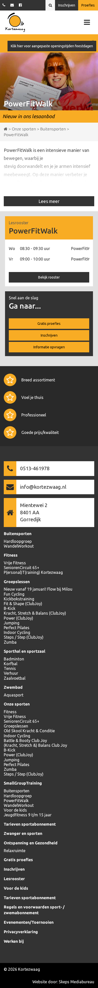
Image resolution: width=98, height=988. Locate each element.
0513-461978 (35, 468)
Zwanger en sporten (23, 833)
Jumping (11, 623)
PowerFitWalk (16, 800)
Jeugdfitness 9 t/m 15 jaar (28, 815)
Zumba (10, 642)
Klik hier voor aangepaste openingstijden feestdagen (52, 46)
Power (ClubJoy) (18, 618)
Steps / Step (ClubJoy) (23, 637)
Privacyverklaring (21, 931)
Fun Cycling (14, 594)
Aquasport (13, 695)
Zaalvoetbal (14, 678)
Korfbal (10, 663)
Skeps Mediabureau (76, 981)
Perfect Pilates (16, 627)
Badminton (14, 659)
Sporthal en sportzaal (24, 651)
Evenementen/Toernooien (29, 922)
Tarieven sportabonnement (30, 824)
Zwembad (13, 687)
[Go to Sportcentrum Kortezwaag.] (6, 129)
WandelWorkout (19, 546)
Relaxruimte (14, 850)
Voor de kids (15, 810)
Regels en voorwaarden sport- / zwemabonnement (34, 910)
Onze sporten (17, 704)
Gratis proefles (49, 324)
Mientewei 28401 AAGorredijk (33, 512)
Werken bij (14, 941)
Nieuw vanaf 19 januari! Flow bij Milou (38, 589)
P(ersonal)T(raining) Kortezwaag (33, 572)
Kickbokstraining (19, 599)
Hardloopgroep (18, 541)
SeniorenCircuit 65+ (21, 567)
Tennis (10, 668)
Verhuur (11, 673)
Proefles (88, 5)
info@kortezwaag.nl (43, 487)
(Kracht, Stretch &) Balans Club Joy (35, 745)
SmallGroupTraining (23, 783)
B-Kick (9, 608)
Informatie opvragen (49, 347)
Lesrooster (14, 878)
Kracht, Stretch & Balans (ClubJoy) (35, 613)
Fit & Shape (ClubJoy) (23, 603)
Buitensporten (17, 533)
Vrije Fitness (15, 563)
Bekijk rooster (49, 277)
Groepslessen (17, 581)
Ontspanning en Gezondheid (31, 843)
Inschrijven (66, 5)
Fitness (11, 555)
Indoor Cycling (17, 632)
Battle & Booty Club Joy (25, 740)
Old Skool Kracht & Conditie (29, 730)
